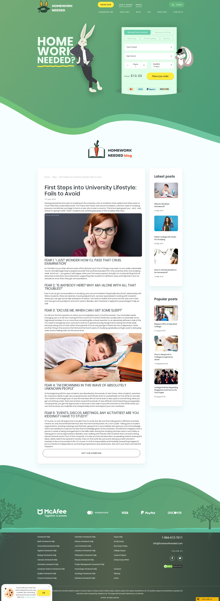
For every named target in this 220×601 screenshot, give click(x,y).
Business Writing (163, 32)
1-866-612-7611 (172, 537)
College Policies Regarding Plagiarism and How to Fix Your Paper (166, 390)
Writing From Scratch (137, 32)
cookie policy (29, 597)
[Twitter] (179, 558)
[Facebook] (171, 558)
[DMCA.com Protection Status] (160, 566)
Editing (166, 38)
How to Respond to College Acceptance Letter (163, 357)
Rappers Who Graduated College (165, 325)
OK (43, 592)
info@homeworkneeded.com (168, 543)
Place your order (160, 76)
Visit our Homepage (91, 453)
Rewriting (131, 38)
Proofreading (150, 38)
